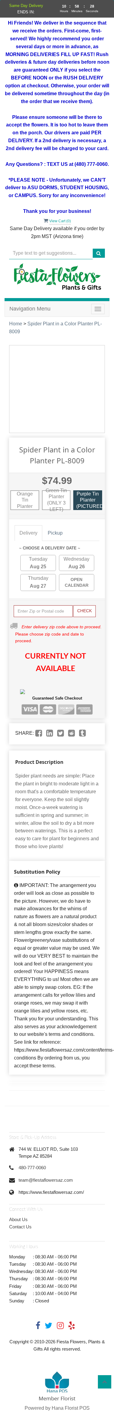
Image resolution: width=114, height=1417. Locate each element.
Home (15, 323)
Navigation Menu (29, 309)
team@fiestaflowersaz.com (46, 1180)
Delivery (28, 533)
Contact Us (20, 1226)
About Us (18, 1219)
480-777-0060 (32, 1167)
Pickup (55, 533)
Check (84, 610)
